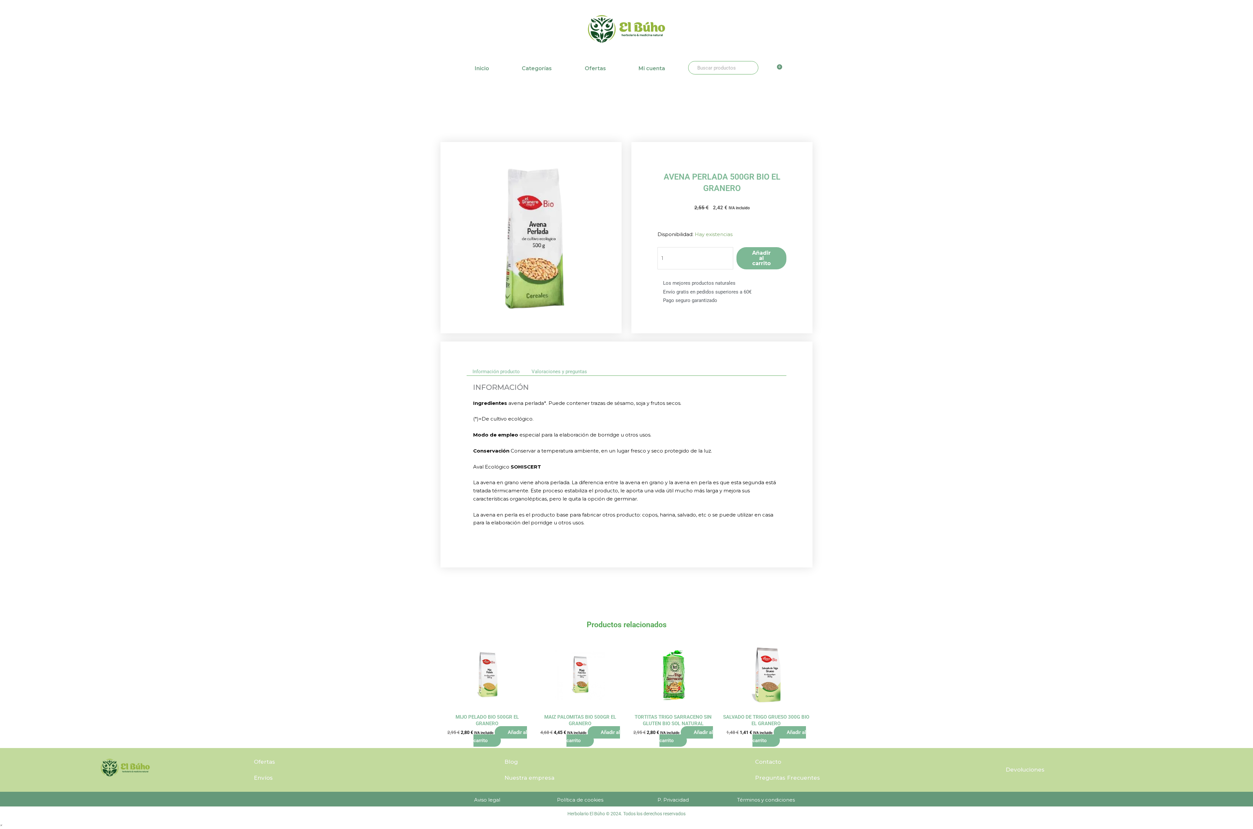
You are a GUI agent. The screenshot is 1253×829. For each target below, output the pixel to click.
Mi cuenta (652, 68)
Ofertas (595, 68)
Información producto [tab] (496, 372)
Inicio (482, 68)
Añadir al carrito (761, 258)
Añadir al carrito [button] (500, 736)
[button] (1, 824)
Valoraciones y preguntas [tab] (559, 372)
